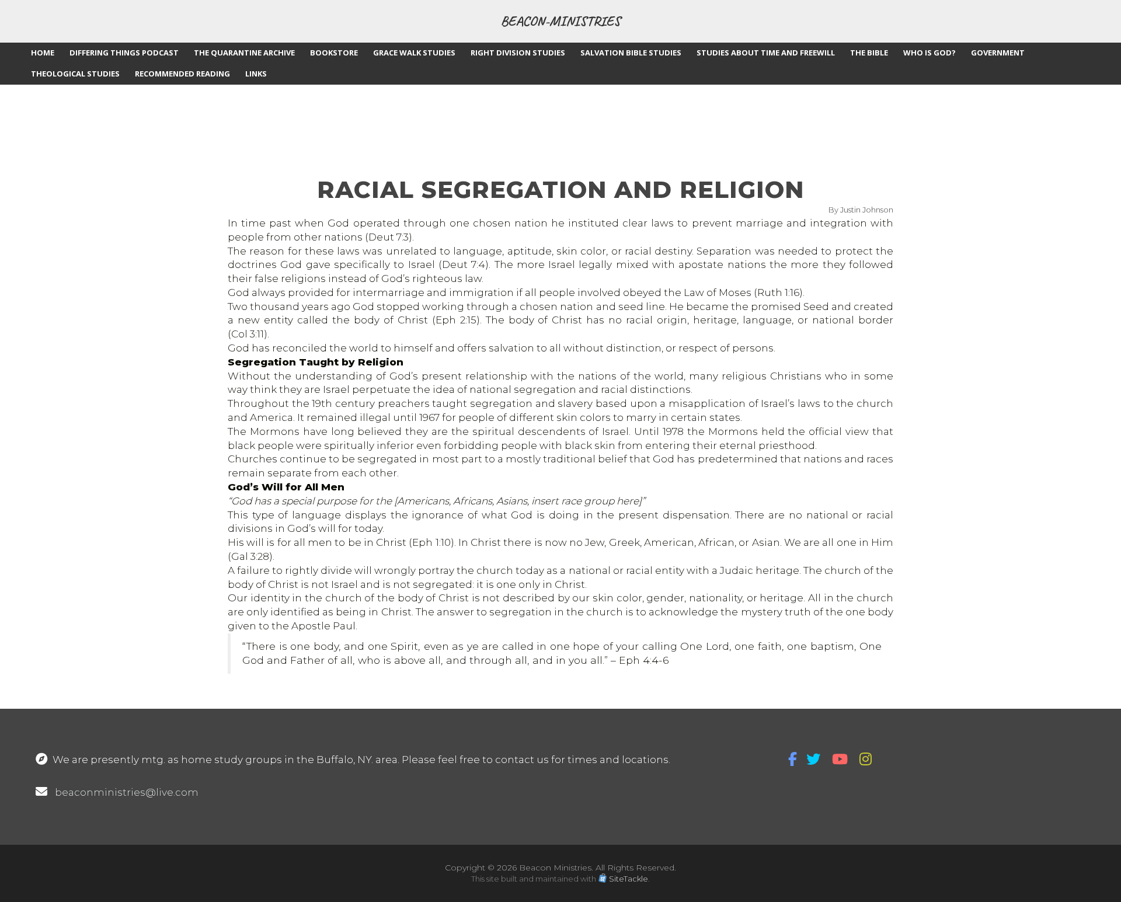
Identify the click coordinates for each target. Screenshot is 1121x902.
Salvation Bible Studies (630, 52)
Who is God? (929, 52)
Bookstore (334, 52)
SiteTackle (628, 878)
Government (998, 52)
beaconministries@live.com (127, 792)
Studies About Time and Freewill (766, 52)
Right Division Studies (518, 52)
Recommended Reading (182, 73)
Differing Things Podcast (124, 52)
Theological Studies (75, 73)
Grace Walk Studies (414, 52)
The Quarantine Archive (244, 52)
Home (42, 52)
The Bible (869, 52)
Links (256, 73)
